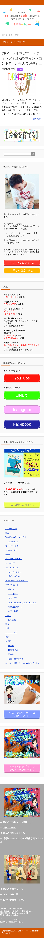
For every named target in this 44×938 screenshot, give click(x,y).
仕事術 (11, 646)
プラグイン (13, 542)
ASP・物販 (13, 611)
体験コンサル (9, 827)
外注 (7, 628)
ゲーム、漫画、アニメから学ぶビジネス (22, 663)
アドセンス (13, 594)
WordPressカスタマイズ (15, 537)
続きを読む (37, 119)
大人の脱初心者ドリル (14, 833)
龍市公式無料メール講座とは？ (18, 822)
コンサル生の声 (10, 894)
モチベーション (14, 572)
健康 (7, 637)
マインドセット (12, 567)
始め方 (11, 589)
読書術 (11, 654)
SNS (7, 624)
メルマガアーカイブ (13, 559)
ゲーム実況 (10, 563)
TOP (12, 35)
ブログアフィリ (14, 598)
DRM (20, 69)
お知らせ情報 (11, 550)
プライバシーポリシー (9, 919)
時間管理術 (13, 650)
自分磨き (9, 641)
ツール (8, 616)
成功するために (14, 576)
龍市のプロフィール (13, 889)
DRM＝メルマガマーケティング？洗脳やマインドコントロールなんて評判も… (22, 58)
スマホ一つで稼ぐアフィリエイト (22, 603)
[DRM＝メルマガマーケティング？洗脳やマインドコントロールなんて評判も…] (22, 95)
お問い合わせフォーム (14, 899)
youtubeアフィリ (15, 607)
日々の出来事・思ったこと (16, 581)
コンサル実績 (11, 529)
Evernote (12, 620)
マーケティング (12, 546)
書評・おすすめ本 (15, 659)
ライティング (11, 632)
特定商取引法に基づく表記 (11, 922)
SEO (7, 533)
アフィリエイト (12, 585)
